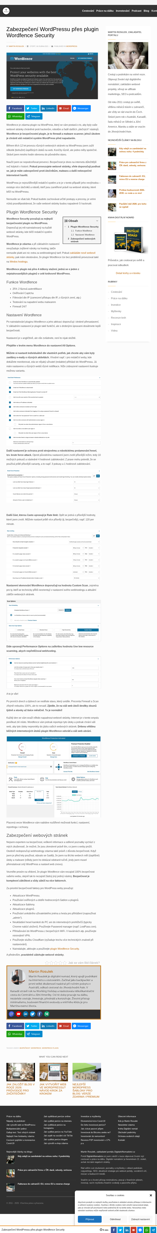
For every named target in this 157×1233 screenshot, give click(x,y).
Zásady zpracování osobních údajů (106, 655)
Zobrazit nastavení (140, 1219)
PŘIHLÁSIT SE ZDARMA (106, 633)
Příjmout (90, 1219)
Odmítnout (115, 1219)
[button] (150, 1195)
